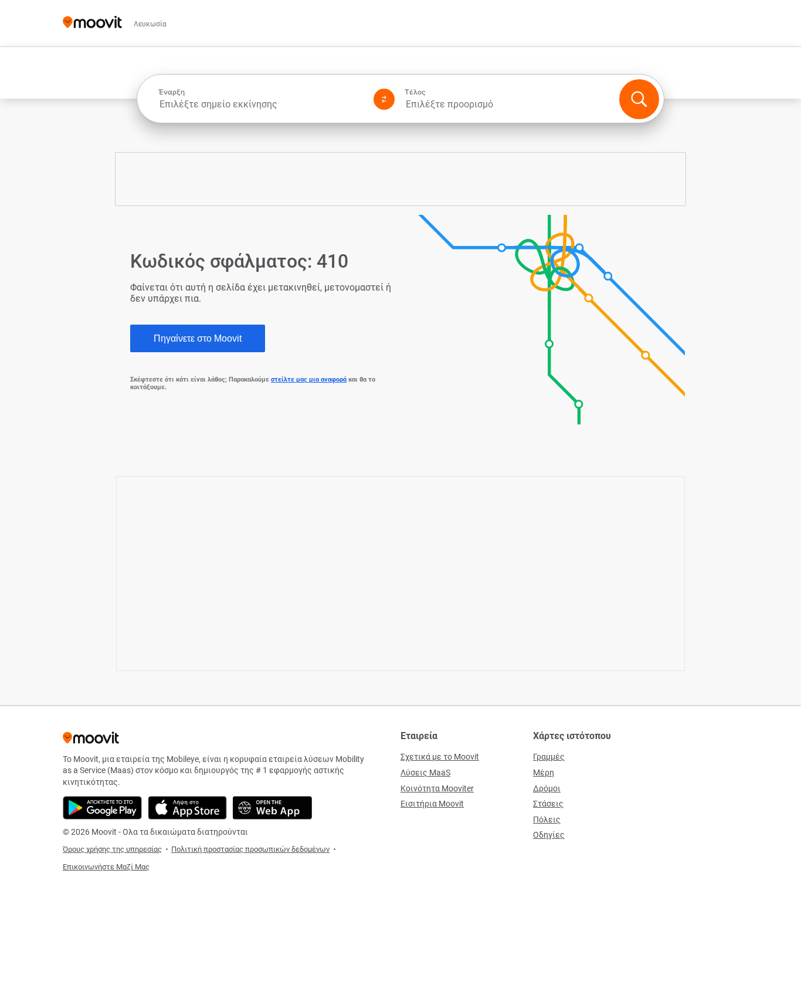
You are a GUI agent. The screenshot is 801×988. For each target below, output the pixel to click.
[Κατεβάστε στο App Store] (187, 808)
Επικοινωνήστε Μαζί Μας (106, 866)
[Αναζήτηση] (639, 99)
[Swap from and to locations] (384, 99)
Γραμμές (549, 756)
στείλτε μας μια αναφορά (309, 379)
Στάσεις (548, 803)
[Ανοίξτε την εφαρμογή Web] (272, 808)
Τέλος (415, 92)
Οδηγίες (549, 834)
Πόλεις (547, 819)
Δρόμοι (547, 788)
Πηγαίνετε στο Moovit (198, 338)
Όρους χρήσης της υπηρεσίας (112, 849)
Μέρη (543, 772)
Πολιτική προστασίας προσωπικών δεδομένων (250, 849)
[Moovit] (92, 23)
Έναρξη (171, 92)
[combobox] (261, 104)
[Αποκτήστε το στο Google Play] (102, 808)
